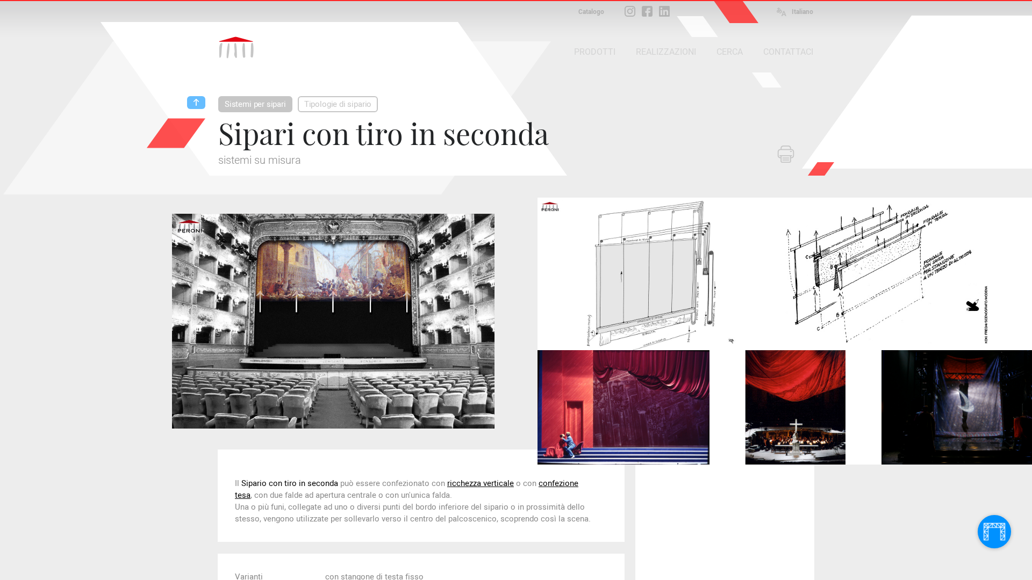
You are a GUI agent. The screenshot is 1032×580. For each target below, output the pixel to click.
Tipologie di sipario (337, 104)
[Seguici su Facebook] (647, 11)
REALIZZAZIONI (666, 52)
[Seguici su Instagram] (630, 11)
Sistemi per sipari (255, 104)
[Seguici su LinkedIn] (664, 11)
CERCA (729, 52)
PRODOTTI (594, 52)
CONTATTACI (788, 52)
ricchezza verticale (480, 483)
